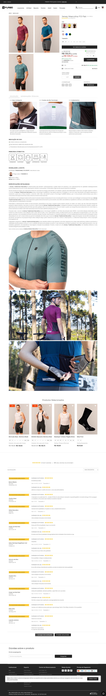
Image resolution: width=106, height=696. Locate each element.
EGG (84, 42)
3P (58, 440)
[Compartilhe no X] (66, 85)
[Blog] (68, 671)
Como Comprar (27, 670)
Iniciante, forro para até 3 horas (17, 443)
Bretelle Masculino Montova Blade (42, 437)
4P (55, 440)
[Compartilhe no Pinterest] (70, 85)
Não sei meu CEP (65, 74)
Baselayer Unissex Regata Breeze (65, 437)
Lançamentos (20, 8)
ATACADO (9, 1)
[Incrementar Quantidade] (93, 55)
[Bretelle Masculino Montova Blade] (42, 419)
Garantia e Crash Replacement (27, 683)
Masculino (36, 8)
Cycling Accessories (82, 443)
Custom (55, 8)
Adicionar (91, 85)
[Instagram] (66, 671)
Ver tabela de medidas (79, 47)
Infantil (49, 8)
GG (74, 42)
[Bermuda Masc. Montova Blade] (19, 419)
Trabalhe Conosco (28, 686)
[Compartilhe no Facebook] (63, 85)
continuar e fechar (93, 678)
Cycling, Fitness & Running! (61, 443)
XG (77, 42)
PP (63, 42)
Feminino (43, 8)
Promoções (62, 8)
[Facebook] (63, 671)
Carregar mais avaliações (44, 635)
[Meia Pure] (87, 419)
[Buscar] (76, 7)
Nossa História (12, 672)
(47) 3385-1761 (43, 670)
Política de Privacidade (12, 679)
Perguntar (63, 656)
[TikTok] (71, 671)
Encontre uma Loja (13, 674)
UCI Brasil (28, 8)
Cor (63, 21)
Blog (10, 670)
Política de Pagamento (28, 674)
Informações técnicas (30, 96)
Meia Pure (80, 437)
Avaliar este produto (63, 635)
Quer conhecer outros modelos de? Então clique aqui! (28, 228)
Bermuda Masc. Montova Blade (18, 437)
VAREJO (5, 1)
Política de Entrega (28, 672)
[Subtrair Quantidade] (87, 55)
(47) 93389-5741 (43, 672)
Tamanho (65, 38)
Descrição (14, 96)
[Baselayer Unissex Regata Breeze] (64, 419)
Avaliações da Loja (13, 682)
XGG (80, 42)
